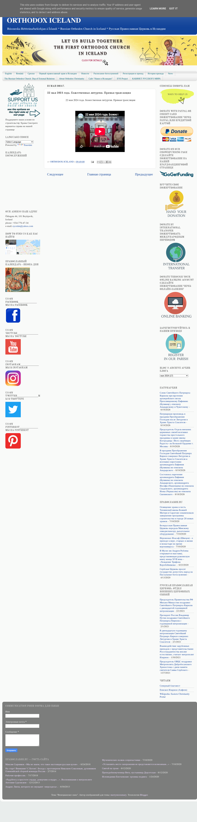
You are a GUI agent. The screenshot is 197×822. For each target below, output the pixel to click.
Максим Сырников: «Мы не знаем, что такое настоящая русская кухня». (41, 764)
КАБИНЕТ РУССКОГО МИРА (146, 78)
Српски (31, 73)
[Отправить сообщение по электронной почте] (92, 161)
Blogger (144, 794)
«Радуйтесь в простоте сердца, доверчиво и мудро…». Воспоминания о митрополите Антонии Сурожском (48, 781)
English (8, 73)
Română (19, 73)
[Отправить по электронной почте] (98, 162)
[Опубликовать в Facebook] (107, 162)
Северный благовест (170, 685)
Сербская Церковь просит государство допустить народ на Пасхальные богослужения (176, 571)
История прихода (156, 73)
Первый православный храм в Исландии (58, 73)
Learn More (158, 8)
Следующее (55, 174)
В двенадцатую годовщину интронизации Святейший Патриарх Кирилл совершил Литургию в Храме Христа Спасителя (174, 636)
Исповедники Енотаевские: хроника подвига (124, 776)
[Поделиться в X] (104, 162)
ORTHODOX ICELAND (44, 20)
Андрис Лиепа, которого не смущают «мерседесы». (31, 786)
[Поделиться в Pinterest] (110, 162)
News (170, 73)
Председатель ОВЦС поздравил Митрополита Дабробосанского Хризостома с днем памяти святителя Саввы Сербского (176, 665)
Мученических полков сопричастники (121, 759)
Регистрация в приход (133, 73)
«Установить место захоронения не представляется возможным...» (135, 764)
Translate (28, 144)
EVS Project (122, 78)
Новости (85, 73)
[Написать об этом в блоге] (101, 162)
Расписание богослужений (106, 73)
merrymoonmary (119, 794)
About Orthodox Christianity (71, 78)
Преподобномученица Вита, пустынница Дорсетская (129, 772)
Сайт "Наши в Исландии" (101, 78)
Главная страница (99, 174)
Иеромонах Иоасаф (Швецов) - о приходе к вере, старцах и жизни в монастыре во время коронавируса (176, 542)
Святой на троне (110, 768)
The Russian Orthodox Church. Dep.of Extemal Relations (29, 78)
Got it (173, 8)
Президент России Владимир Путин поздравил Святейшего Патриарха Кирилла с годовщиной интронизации (175, 619)
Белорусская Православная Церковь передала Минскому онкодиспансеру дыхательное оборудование (175, 529)
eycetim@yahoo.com (23, 226)
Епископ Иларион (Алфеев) (173, 689)
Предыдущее (144, 174)
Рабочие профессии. (15, 775)
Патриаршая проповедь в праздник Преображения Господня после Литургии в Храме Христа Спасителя (174, 418)
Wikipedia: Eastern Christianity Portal (175, 695)
